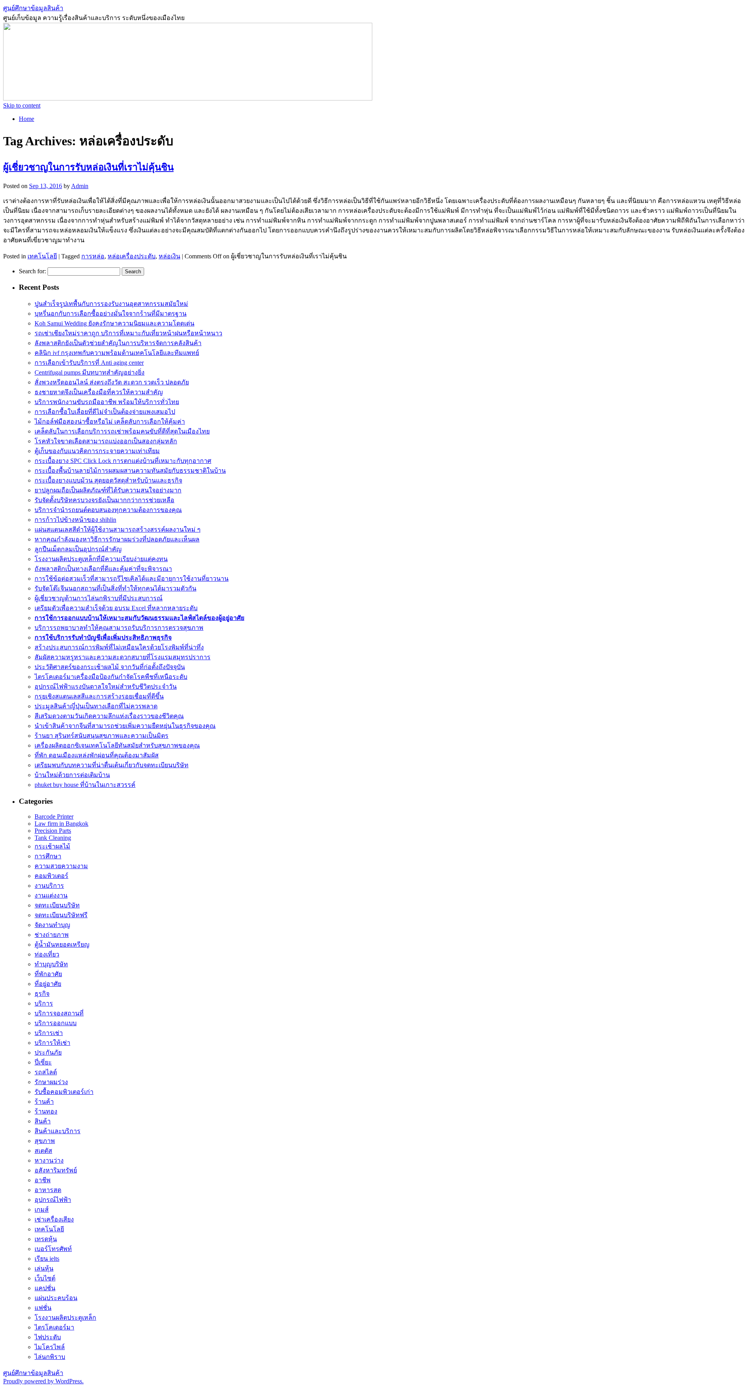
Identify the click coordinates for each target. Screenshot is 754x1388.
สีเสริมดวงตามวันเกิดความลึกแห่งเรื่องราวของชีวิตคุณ (109, 716)
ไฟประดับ (48, 1337)
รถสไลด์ (46, 1072)
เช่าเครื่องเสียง (54, 1219)
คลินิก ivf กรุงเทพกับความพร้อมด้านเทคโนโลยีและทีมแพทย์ (117, 352)
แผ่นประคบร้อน (56, 1298)
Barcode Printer (54, 816)
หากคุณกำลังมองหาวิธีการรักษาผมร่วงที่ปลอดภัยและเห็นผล (117, 539)
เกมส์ (42, 1209)
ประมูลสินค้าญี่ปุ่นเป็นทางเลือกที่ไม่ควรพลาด (96, 706)
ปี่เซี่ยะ (43, 1062)
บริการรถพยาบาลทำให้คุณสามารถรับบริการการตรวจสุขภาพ (119, 627)
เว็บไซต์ (45, 1278)
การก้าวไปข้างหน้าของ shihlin (75, 519)
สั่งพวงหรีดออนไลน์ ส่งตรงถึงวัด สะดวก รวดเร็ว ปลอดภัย (112, 382)
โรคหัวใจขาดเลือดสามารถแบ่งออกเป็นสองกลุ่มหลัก (106, 441)
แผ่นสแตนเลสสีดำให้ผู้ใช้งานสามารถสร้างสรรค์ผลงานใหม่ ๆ (118, 529)
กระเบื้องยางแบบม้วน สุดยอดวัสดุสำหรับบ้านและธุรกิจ (108, 480)
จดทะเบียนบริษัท (57, 905)
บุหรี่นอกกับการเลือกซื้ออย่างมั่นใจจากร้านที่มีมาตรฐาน (111, 313)
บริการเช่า (49, 1033)
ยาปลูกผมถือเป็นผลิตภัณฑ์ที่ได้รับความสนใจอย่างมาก (108, 490)
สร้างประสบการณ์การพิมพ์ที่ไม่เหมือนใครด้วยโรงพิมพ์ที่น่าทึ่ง (119, 647)
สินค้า (43, 1121)
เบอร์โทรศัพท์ (53, 1248)
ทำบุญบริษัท (51, 964)
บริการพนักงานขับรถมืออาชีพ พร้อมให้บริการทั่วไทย (107, 402)
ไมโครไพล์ (50, 1347)
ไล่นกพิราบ (50, 1356)
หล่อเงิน (169, 256)
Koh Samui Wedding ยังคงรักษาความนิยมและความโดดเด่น (114, 323)
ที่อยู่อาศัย (48, 983)
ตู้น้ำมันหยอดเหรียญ (62, 944)
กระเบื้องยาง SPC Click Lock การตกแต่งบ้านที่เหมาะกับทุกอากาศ (123, 460)
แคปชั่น (45, 1288)
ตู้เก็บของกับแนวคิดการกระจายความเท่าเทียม (97, 451)
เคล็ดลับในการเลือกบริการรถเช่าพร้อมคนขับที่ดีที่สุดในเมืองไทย (122, 431)
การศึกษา (48, 856)
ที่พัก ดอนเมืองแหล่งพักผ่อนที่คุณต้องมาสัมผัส (97, 755)
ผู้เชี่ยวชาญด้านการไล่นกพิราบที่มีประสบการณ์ (99, 598)
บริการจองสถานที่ (59, 1013)
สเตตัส (43, 1150)
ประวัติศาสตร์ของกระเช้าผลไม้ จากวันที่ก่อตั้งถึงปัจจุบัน (110, 667)
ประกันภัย (48, 1052)
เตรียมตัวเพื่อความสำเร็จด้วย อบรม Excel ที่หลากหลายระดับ (116, 608)
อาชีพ (43, 1180)
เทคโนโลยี (42, 256)
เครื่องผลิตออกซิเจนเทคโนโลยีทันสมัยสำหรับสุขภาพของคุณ (117, 745)
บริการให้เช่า (52, 1042)
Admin (79, 186)
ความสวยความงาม (61, 866)
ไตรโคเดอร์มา (54, 1327)
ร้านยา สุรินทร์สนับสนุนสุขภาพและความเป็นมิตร (101, 735)
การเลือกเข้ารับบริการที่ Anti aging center (89, 362)
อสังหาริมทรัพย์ (56, 1170)
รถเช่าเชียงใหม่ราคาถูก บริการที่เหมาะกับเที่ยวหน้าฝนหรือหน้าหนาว (128, 333)
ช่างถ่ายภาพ (52, 934)
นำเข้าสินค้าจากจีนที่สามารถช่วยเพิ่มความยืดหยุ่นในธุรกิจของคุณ (125, 725)
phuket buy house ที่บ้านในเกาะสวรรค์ (85, 784)
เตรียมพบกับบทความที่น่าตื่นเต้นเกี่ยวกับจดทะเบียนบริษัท (111, 765)
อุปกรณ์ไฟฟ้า (53, 1199)
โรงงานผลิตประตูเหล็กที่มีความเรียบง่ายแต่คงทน (101, 559)
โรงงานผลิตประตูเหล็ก (65, 1317)
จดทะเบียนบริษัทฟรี (61, 915)
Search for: (32, 271)
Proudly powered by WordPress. (43, 1381)
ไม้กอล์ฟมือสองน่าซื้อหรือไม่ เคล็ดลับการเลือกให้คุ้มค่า (110, 421)
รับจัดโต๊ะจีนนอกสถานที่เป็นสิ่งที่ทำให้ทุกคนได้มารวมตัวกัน (115, 588)
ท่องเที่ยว (47, 954)
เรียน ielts (47, 1258)
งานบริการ (49, 885)
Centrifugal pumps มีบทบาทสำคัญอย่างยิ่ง (90, 372)
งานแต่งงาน (51, 895)
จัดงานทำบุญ (52, 925)
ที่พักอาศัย (48, 974)
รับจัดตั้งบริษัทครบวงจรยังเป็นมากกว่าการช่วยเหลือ (104, 500)
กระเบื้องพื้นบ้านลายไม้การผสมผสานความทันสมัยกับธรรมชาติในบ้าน (130, 470)
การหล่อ (92, 256)
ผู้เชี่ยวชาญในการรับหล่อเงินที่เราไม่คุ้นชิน (88, 167)
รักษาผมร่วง (51, 1082)
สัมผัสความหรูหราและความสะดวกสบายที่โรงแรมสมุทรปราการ (122, 657)
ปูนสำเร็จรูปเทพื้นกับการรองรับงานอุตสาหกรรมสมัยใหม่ (111, 303)
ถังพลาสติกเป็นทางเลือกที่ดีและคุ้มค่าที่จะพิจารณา (103, 568)
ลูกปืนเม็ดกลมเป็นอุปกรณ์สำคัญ (78, 549)
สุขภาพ (45, 1140)
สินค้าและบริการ (58, 1131)
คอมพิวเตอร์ (51, 875)
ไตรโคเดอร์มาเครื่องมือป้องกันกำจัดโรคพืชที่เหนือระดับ (111, 676)
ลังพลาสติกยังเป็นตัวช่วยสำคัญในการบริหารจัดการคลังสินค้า (118, 343)
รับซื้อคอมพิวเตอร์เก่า (64, 1091)
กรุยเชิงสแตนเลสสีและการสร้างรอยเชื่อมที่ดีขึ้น (99, 696)
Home (26, 118)
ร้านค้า (44, 1101)
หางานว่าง (49, 1160)
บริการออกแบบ (56, 1023)
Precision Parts (53, 830)
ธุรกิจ (42, 993)
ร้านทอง (46, 1111)
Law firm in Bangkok (61, 823)
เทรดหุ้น (46, 1239)
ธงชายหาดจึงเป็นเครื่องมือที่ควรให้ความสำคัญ (99, 392)
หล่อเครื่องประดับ (132, 256)
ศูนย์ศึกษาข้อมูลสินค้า (33, 8)
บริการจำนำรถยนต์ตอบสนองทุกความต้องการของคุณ (108, 510)
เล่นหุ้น (44, 1268)
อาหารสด (48, 1190)
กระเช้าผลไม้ (52, 846)
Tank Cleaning (53, 837)
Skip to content (21, 105)
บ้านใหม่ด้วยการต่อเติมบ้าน (72, 775)
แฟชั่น (43, 1307)
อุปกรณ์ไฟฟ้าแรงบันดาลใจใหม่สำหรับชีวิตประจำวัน (106, 686)
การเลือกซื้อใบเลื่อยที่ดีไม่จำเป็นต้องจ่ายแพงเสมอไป (105, 411)
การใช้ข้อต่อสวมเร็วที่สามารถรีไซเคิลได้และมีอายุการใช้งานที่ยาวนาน (132, 578)
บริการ (44, 1003)
